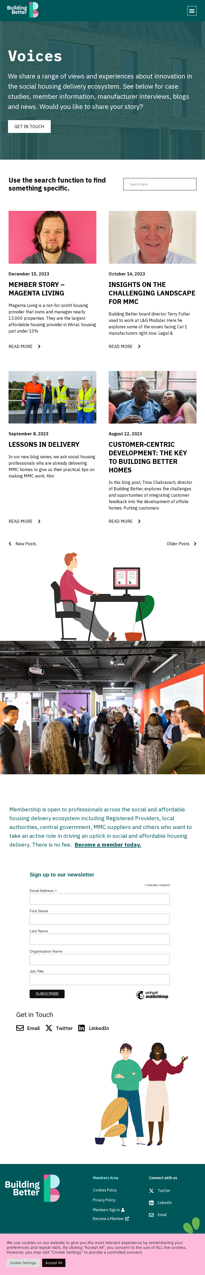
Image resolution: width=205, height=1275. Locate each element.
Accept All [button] (53, 1263)
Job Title (37, 971)
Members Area (106, 1177)
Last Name (39, 931)
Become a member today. (107, 844)
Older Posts (180, 543)
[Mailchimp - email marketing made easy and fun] (152, 999)
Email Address (43, 890)
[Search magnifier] (190, 184)
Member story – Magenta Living (37, 288)
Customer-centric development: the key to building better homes (148, 457)
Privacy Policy (104, 1200)
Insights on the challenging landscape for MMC (152, 293)
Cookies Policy (105, 1190)
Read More (23, 346)
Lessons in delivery (44, 444)
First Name (39, 911)
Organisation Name (46, 951)
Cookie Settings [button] (23, 1263)
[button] (192, 10)
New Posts (23, 543)
